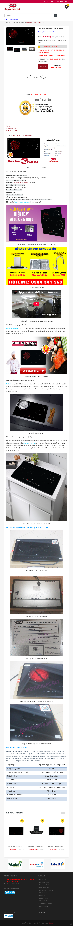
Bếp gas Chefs (43, 901)
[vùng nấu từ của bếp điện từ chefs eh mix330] (36, 722)
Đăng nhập (60, 1)
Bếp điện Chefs (43, 893)
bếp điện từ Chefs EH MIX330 (22, 135)
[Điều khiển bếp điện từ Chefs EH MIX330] (36, 487)
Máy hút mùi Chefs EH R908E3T (37, 847)
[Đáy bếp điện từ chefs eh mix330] (36, 595)
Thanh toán (53, 1)
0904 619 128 (56, 67)
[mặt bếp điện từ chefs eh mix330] (36, 549)
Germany (25, 182)
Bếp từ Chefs (42, 879)
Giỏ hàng (46, 1)
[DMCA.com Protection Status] (9, 892)
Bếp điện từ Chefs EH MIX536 (57, 847)
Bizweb (51, 923)
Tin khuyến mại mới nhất (45, 903)
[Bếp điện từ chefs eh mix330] (36, 151)
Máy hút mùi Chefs (44, 885)
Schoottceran (17, 182)
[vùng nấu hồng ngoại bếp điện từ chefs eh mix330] (36, 680)
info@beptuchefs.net (13, 888)
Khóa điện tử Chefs (44, 909)
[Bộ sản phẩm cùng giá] (36, 265)
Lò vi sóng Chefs (43, 906)
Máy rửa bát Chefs (44, 887)
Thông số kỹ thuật (11, 128)
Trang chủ (8, 22)
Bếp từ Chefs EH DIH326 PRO (16, 847)
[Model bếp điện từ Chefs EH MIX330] (36, 355)
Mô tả (8, 126)
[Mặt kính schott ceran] (36, 412)
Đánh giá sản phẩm (12, 130)
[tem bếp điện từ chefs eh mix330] (36, 637)
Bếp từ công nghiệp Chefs (46, 890)
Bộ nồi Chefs (42, 895)
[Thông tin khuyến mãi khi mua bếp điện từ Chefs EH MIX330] (36, 223)
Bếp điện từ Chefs (18, 22)
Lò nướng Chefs (43, 898)
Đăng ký (67, 1)
